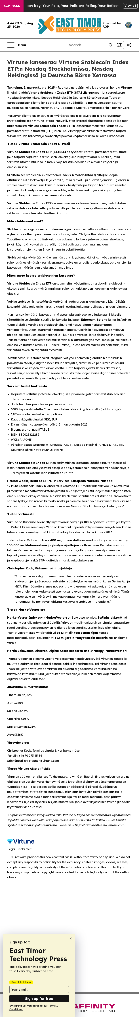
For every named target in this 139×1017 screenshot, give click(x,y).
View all (130, 5)
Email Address (21, 982)
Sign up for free (39, 998)
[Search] (110, 45)
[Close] (70, 938)
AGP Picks (12, 6)
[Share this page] (129, 45)
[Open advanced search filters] (119, 45)
